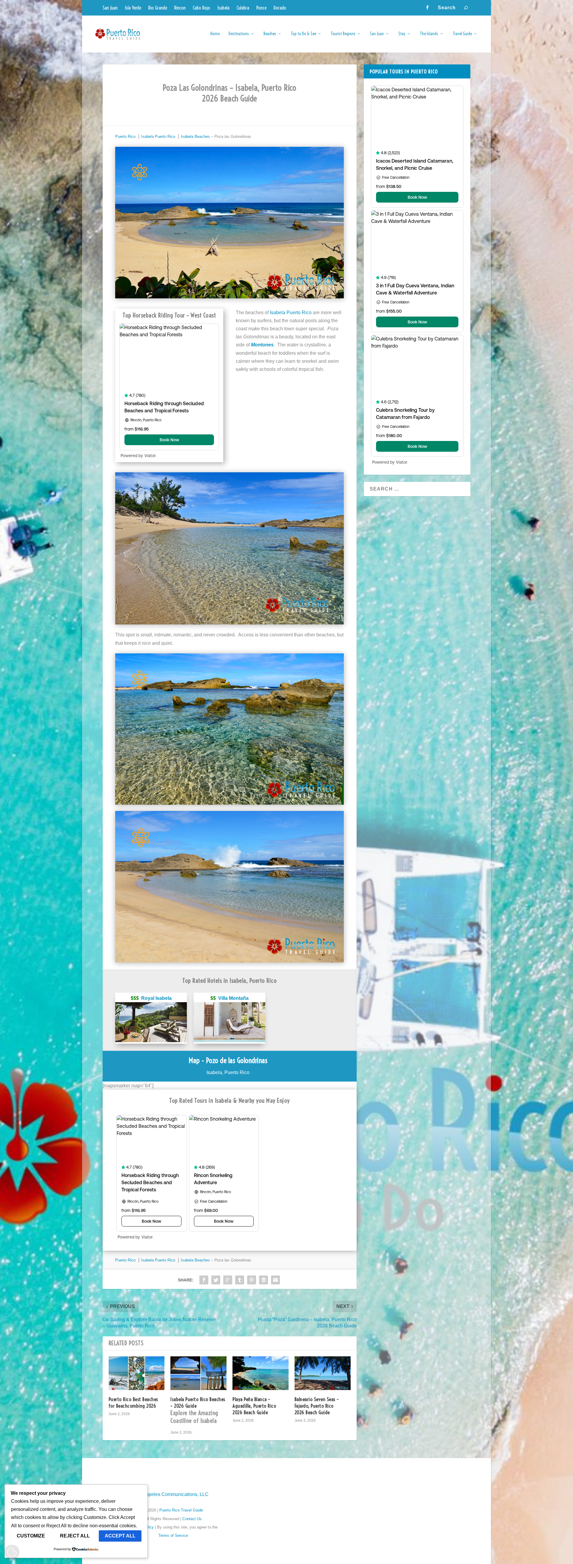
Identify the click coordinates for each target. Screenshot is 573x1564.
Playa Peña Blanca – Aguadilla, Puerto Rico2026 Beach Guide (254, 1405)
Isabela (223, 8)
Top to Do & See (303, 33)
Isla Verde (133, 8)
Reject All (75, 1535)
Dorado (280, 8)
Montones (262, 344)
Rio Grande (157, 8)
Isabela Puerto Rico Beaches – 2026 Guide (197, 1410)
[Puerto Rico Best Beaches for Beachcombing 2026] (137, 1373)
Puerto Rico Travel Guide (181, 1510)
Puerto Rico (125, 136)
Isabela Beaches (195, 136)
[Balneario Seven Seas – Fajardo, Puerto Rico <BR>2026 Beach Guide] (323, 1373)
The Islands (429, 33)
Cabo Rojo (201, 8)
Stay (401, 33)
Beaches (270, 33)
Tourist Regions (343, 33)
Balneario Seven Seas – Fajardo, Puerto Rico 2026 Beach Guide (317, 1405)
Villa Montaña (233, 998)
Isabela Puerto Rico (158, 136)
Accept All (120, 1535)
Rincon (180, 8)
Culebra (243, 8)
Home (215, 33)
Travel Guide (462, 33)
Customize (31, 1535)
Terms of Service (173, 1535)
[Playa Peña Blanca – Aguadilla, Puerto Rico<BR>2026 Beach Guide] (260, 1373)
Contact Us (192, 1519)
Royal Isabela (156, 998)
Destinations (239, 33)
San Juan (110, 8)
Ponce (261, 8)
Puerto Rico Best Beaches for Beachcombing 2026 (133, 1402)
